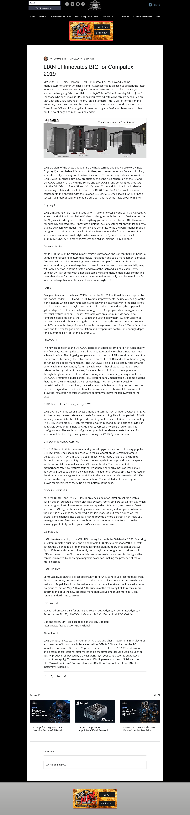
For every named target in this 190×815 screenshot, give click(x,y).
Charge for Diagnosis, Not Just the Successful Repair (48, 729)
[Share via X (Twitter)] (51, 676)
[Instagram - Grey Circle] (83, 4)
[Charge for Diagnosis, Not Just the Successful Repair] (50, 711)
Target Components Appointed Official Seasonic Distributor (93, 729)
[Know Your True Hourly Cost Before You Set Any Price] (140, 711)
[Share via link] (65, 676)
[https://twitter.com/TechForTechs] (72, 4)
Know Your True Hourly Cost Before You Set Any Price (139, 729)
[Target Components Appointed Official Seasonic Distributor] (95, 711)
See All (157, 694)
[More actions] (144, 58)
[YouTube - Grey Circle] (78, 4)
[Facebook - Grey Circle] (67, 4)
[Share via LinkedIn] (58, 676)
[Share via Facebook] (45, 676)
